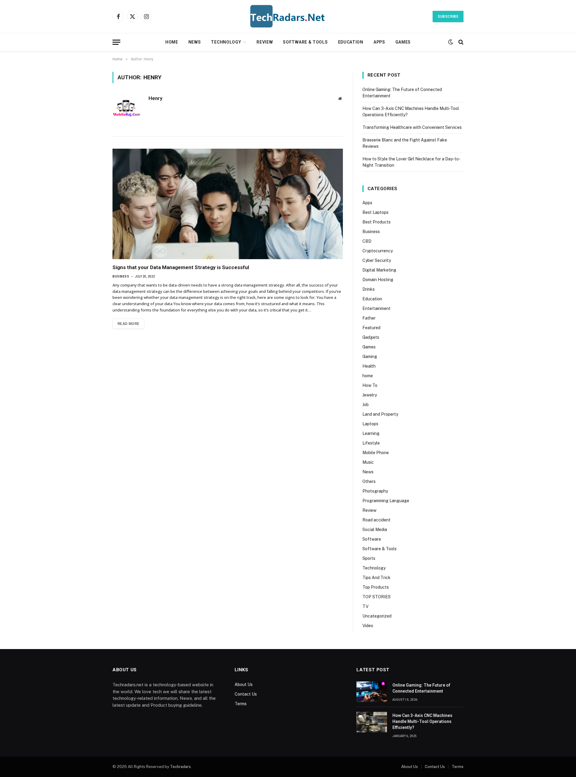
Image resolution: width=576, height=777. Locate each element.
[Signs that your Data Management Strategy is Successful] (227, 204)
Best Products (376, 222)
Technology (226, 42)
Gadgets (370, 337)
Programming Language (385, 500)
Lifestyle (371, 443)
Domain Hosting (377, 279)
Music (368, 462)
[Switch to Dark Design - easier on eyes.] (450, 42)
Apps (379, 42)
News (194, 42)
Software (371, 539)
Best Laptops (375, 212)
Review (264, 42)
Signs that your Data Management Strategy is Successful (180, 267)
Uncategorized (377, 616)
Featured (371, 327)
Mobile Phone (375, 452)
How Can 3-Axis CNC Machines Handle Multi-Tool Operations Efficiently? (422, 721)
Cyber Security (376, 260)
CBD (366, 241)
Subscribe (448, 16)
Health (369, 366)
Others (369, 481)
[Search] (460, 42)
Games (403, 42)
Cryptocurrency (377, 250)
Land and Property (380, 414)
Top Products (375, 587)
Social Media (374, 529)
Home (171, 42)
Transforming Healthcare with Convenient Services (412, 127)
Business (120, 276)
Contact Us (246, 694)
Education (350, 42)
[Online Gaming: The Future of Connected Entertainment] (371, 691)
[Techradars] (288, 16)
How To (369, 385)
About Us (244, 684)
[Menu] (116, 42)
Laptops (370, 423)
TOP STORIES (376, 596)
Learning (371, 433)
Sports (368, 558)
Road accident (376, 519)
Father (369, 318)
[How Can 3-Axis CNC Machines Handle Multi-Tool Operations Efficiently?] (371, 722)
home (367, 375)
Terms (241, 703)
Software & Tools (305, 42)
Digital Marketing (379, 270)
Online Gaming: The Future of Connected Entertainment (421, 688)
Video (367, 625)
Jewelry (369, 395)
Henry (155, 98)
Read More (128, 324)
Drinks (368, 289)
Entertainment (376, 308)
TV (365, 606)
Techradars (180, 766)
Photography (375, 491)
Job (365, 404)
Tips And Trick (376, 577)
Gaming (369, 356)
